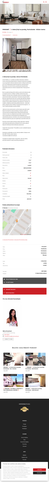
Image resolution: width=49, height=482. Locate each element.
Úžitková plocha (6, 162)
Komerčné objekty (24, 441)
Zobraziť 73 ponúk (9, 339)
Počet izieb (4, 157)
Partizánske (10, 239)
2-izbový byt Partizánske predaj (20, 239)
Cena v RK (5, 370)
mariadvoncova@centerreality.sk (11, 336)
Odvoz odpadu (5, 173)
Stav (3, 168)
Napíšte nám (24, 457)
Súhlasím (39, 469)
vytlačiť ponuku (9, 282)
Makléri (24, 455)
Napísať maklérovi (9, 292)
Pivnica (4, 183)
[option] (24, 14)
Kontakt (24, 459)
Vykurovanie (5, 178)
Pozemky (24, 444)
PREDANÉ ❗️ (6, 353)
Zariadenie (4, 193)
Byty (25, 439)
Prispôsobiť (39, 472)
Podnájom (24, 428)
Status (3, 170)
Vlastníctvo (4, 165)
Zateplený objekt (6, 196)
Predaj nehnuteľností (6, 35)
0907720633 (6, 334)
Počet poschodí (5, 155)
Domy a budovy (24, 437)
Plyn (3, 175)
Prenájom (24, 426)
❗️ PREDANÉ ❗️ (29, 353)
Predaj (24, 424)
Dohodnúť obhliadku (10, 289)
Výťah (3, 186)
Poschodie (4, 152)
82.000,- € (7, 32)
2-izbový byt (15, 35)
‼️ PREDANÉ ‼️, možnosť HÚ (10, 374)
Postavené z (5, 191)
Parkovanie (4, 188)
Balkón (4, 180)
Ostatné (24, 446)
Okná (3, 199)
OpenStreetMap (23, 234)
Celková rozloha (6, 160)
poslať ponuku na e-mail (12, 279)
